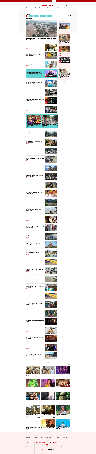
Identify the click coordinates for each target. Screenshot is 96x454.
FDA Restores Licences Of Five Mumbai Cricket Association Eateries (34, 244)
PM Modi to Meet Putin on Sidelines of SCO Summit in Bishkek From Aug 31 (35, 347)
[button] (41, 78)
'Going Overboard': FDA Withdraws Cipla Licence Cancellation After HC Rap (34, 236)
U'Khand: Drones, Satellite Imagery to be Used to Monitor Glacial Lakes (34, 83)
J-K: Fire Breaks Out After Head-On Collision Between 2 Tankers (35, 321)
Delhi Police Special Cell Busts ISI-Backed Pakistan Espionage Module (34, 312)
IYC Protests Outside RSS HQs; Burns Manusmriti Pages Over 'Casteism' (34, 92)
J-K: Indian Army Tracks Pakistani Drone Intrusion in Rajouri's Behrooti (35, 184)
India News (27, 48)
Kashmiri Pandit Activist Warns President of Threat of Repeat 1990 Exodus (64, 42)
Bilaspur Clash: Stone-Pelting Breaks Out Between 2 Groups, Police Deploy (34, 176)
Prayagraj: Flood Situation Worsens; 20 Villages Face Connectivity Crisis (35, 210)
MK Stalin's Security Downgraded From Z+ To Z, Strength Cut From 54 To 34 (34, 193)
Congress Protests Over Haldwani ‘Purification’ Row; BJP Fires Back (35, 109)
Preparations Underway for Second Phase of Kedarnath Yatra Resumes (33, 167)
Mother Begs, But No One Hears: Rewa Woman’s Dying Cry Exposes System (35, 227)
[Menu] (66, 5)
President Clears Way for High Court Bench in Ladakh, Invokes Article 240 (35, 287)
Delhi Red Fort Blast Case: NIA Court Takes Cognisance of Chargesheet (35, 133)
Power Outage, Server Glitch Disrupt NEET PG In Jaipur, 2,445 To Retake (35, 100)
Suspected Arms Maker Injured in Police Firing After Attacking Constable (35, 295)
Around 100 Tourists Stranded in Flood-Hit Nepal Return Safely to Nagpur (34, 219)
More (68, 7)
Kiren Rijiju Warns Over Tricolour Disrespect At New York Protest (34, 47)
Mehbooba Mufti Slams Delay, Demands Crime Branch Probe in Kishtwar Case (64, 76)
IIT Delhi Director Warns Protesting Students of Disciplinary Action (34, 142)
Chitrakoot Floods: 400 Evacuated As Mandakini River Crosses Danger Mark (41, 39)
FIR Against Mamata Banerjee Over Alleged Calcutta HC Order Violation (64, 54)
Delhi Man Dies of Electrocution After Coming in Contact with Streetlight (34, 261)
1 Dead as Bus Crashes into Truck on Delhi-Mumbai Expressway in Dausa (34, 304)
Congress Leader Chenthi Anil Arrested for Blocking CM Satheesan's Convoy (63, 64)
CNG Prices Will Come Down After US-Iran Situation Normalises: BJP (34, 270)
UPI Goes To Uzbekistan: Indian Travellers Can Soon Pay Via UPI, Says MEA (34, 64)
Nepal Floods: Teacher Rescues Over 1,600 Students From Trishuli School (34, 202)
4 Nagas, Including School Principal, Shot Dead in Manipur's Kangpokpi (34, 355)
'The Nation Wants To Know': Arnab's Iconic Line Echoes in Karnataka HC (63, 30)
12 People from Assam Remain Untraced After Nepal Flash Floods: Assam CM (35, 150)
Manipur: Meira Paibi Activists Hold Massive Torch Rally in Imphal (34, 338)
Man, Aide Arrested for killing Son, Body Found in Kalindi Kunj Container (34, 253)
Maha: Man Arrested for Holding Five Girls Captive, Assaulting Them (34, 330)
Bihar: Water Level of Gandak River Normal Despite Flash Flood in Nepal (34, 278)
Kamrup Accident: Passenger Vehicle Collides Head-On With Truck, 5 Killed (35, 55)
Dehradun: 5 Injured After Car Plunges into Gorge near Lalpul (35, 159)
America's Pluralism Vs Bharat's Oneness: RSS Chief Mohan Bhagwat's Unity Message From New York (34, 73)
